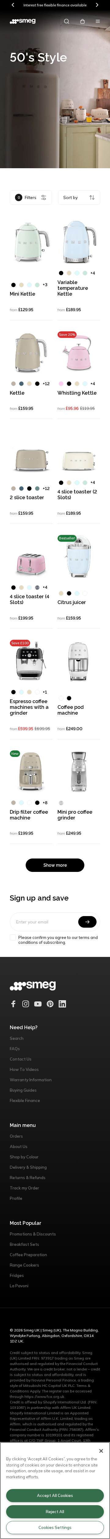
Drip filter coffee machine (29, 815)
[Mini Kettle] (31, 242)
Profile (16, 1198)
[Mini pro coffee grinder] (78, 771)
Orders (16, 1136)
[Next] (97, 5)
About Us (19, 1146)
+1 (45, 692)
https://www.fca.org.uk (44, 1396)
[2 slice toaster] (31, 451)
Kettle (17, 393)
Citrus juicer (71, 602)
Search (17, 1038)
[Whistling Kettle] (78, 352)
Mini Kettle (22, 294)
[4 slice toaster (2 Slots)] (78, 451)
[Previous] (13, 5)
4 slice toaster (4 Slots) (29, 599)
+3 (45, 284)
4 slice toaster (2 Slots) (77, 494)
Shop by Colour (24, 1156)
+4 (92, 273)
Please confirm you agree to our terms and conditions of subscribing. (58, 940)
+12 (46, 383)
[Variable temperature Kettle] (78, 242)
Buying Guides (23, 1090)
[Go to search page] (66, 21)
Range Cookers (24, 1265)
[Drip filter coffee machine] (31, 771)
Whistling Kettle (77, 393)
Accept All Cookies (55, 1495)
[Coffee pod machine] (78, 661)
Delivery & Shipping (28, 1167)
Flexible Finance (25, 1100)
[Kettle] (31, 352)
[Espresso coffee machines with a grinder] (31, 661)
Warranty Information (31, 1079)
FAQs (15, 1048)
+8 (45, 802)
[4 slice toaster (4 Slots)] (31, 556)
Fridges (17, 1275)
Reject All (55, 1511)
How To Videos (24, 1069)
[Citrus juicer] (78, 556)
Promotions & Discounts (33, 1234)
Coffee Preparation (28, 1254)
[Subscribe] (87, 922)
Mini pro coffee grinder (74, 815)
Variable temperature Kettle (72, 288)
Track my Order (24, 1187)
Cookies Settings (55, 1527)
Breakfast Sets (24, 1244)
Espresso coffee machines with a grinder (29, 707)
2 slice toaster (27, 497)
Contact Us (20, 1059)
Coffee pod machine (70, 710)
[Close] (101, 1451)
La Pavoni (19, 1285)
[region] (55, 1490)
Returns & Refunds (28, 1177)
